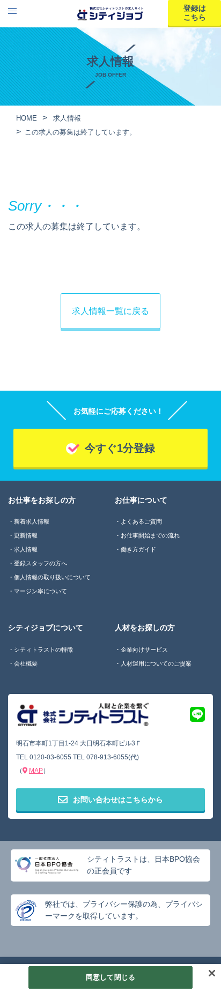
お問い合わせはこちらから (118, 799)
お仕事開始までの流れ (150, 535)
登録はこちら (194, 12)
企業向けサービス (144, 649)
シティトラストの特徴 (43, 649)
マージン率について (40, 591)
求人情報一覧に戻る (110, 311)
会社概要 (26, 663)
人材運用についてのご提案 (156, 663)
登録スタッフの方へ (40, 563)
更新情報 (26, 535)
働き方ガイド (138, 549)
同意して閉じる (110, 977)
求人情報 (26, 549)
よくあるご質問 (141, 521)
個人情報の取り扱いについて (52, 577)
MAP (36, 770)
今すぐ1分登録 (120, 448)
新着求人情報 (31, 521)
